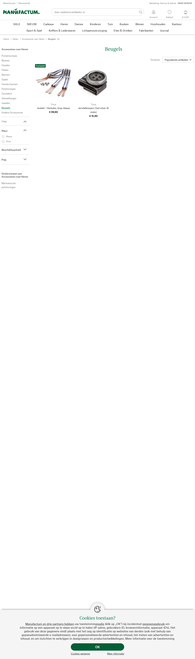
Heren (15, 39)
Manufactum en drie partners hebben (49, 624)
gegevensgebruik (153, 624)
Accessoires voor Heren (33, 39)
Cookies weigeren (80, 653)
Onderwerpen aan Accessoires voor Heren (15, 175)
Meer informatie (115, 653)
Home (6, 39)
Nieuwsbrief (24, 3)
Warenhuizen (9, 3)
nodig (100, 624)
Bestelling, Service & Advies (170, 3)
